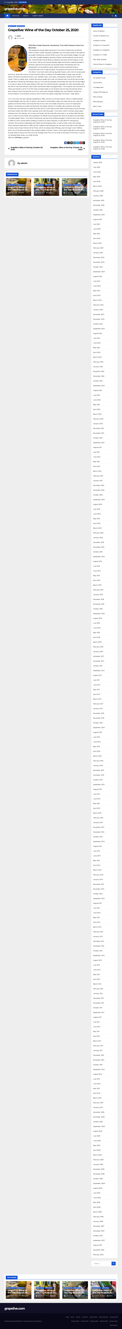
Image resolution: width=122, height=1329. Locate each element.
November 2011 (98, 1003)
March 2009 (97, 1155)
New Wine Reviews (99, 59)
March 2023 (97, 357)
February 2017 (98, 704)
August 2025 (97, 219)
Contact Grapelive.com (101, 36)
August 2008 (97, 1188)
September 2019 (99, 556)
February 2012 (98, 989)
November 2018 (98, 604)
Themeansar (38, 1321)
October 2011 (97, 1008)
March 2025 (97, 243)
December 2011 (98, 998)
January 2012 (98, 993)
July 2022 (96, 395)
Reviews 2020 (75, 1321)
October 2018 (98, 609)
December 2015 (98, 770)
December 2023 (98, 314)
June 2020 (97, 514)
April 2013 (96, 922)
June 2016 (96, 742)
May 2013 (96, 917)
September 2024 (99, 272)
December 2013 (98, 884)
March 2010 (97, 1098)
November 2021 (98, 433)
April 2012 (96, 979)
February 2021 (98, 476)
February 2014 (98, 875)
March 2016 (97, 756)
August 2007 (97, 1245)
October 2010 (98, 1065)
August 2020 (97, 504)
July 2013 (96, 908)
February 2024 (98, 305)
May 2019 (96, 575)
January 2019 (98, 594)
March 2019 (97, 585)
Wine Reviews (21, 26)
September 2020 (99, 499)
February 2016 (98, 761)
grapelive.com (14, 9)
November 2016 (98, 718)
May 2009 (96, 1145)
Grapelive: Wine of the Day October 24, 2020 (66, 148)
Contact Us (85, 1317)
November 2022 (98, 376)
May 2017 (96, 689)
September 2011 (98, 1012)
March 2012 (97, 984)
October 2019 (98, 552)
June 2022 (97, 400)
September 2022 (99, 386)
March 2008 (97, 1212)
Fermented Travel (99, 78)
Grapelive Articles (99, 40)
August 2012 (97, 960)
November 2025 (98, 205)
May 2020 (96, 518)
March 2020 (97, 528)
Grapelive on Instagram (101, 50)
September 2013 (98, 898)
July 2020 (96, 509)
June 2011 (96, 1027)
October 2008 (98, 1179)
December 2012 (98, 941)
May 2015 (96, 803)
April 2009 (96, 1150)
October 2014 (98, 837)
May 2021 (96, 462)
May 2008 (96, 1202)
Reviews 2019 (114, 1317)
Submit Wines (37, 16)
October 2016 (98, 723)
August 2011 (97, 1017)
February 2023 (98, 362)
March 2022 (97, 414)
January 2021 (98, 480)
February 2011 (98, 1046)
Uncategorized (98, 87)
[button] (112, 16)
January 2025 (98, 253)
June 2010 (96, 1084)
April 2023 (96, 352)
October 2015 (97, 780)
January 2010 (98, 1107)
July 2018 (96, 623)
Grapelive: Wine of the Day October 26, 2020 (27, 148)
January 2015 (98, 822)
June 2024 (97, 286)
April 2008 (96, 1207)
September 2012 (98, 955)
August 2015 (97, 789)
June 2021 (96, 457)
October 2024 (98, 267)
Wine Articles (12, 26)
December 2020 (98, 485)
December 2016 (98, 713)
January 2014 (98, 879)
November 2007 (99, 1231)
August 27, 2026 (43, 1296)
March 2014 (97, 870)
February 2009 (98, 1160)
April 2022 (96, 409)
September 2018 (99, 613)
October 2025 (98, 210)
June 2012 (96, 970)
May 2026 (96, 177)
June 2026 (97, 172)
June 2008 (97, 1198)
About (26, 16)
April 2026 (96, 181)
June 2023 (97, 343)
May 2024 (96, 291)
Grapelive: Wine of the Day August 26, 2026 (74, 189)
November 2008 (99, 1174)
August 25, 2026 (100, 1296)
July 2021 (96, 452)
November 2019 (98, 547)
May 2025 (96, 234)
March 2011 (97, 1041)
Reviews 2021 (85, 1321)
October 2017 (98, 666)
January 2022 (98, 424)
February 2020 (98, 533)
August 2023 (97, 333)
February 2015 (98, 818)
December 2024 (98, 257)
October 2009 (98, 1122)
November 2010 (98, 1060)
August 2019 (97, 561)
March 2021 (97, 471)
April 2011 (96, 1036)
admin (19, 36)
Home (67, 1317)
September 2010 (99, 1069)
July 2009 (96, 1136)
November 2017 (98, 661)
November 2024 (99, 262)
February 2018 (98, 647)
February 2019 (98, 590)
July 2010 (96, 1079)
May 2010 (96, 1088)
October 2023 (98, 324)
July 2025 (96, 224)
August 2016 (97, 732)
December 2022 (98, 371)
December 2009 (98, 1112)
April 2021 (96, 466)
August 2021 (97, 447)
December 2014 (98, 827)
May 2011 (96, 1031)
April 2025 (96, 238)
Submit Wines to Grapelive (102, 64)
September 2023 (99, 329)
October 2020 (98, 495)
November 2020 (98, 490)
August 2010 (97, 1074)
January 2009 (98, 1164)
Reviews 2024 (114, 1321)
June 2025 (97, 229)
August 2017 (97, 675)
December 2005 (98, 1250)
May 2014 (96, 860)
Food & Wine (97, 83)
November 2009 (99, 1117)
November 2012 (98, 946)
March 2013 (97, 927)
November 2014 (98, 832)
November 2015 (98, 775)
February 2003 (98, 1255)
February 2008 (98, 1217)
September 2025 (99, 215)
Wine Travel (97, 106)
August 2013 (97, 903)
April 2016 (96, 751)
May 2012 (96, 974)
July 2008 (96, 1193)
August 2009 (97, 1131)
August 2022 (97, 390)
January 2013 (98, 936)
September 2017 (99, 670)
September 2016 (99, 727)
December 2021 (98, 428)
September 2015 (98, 784)
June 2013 (96, 913)
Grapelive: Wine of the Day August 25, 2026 (102, 1292)
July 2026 (96, 167)
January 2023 (98, 367)
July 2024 (96, 281)
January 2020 (98, 537)
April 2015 (96, 808)
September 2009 (99, 1126)
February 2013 (98, 932)
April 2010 (96, 1093)
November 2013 (98, 889)
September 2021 (98, 443)
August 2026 (97, 162)
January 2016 (98, 765)
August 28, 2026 (15, 1296)
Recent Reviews (103, 1317)
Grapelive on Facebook (101, 45)
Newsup (30, 1321)
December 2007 (98, 1226)
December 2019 (98, 542)
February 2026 (98, 191)
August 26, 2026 (71, 1296)
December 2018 (98, 599)
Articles (15, 16)
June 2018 (96, 628)
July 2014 (96, 851)
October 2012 (97, 951)
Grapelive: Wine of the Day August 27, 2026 (45, 189)
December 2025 (98, 200)
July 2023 (96, 338)
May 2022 (96, 405)
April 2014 (96, 865)
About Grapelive (98, 31)
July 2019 (96, 566)
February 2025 (98, 248)
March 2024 (97, 300)
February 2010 (98, 1103)
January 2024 (98, 310)
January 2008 (98, 1221)
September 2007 (99, 1240)
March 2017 (97, 699)
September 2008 (99, 1183)
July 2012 (96, 965)
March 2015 (97, 813)
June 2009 (97, 1141)
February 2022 (98, 419)
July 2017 (96, 680)
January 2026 (98, 196)
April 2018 (96, 637)
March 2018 (97, 642)
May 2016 (96, 746)
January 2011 (97, 1050)
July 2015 (96, 794)
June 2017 (96, 685)
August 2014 (97, 846)
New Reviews (93, 1317)
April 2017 (96, 694)
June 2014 (97, 856)
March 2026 (97, 186)
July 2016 (96, 737)
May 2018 (96, 632)
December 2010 (98, 1055)
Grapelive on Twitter (100, 55)
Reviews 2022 (94, 1321)
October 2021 (97, 438)
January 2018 (98, 651)
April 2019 (96, 580)
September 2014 (99, 841)
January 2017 (98, 708)
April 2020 (96, 523)
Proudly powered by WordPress (13, 1321)
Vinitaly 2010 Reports (100, 92)
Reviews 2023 (104, 1321)
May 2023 (96, 348)
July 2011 (96, 1022)
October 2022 (98, 381)
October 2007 (98, 1236)
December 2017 (98, 656)
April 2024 (96, 295)
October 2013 (97, 894)
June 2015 (96, 799)
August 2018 (97, 618)
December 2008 (98, 1169)
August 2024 (97, 276)
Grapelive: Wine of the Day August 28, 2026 (18, 189)
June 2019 (96, 571)
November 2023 (98, 319)
